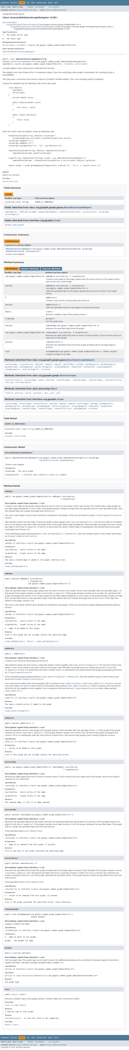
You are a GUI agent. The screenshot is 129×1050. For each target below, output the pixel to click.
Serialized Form (10, 181)
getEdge (80, 364)
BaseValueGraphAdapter (21, 62)
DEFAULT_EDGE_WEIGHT (14, 225)
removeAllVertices (113, 380)
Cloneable (21, 45)
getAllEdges (68, 364)
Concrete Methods (51, 269)
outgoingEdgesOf (104, 367)
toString (9, 382)
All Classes (54, 7)
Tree (33, 3)
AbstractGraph (68, 375)
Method (33, 10)
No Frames (39, 7)
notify (28, 393)
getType (49, 319)
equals (41, 380)
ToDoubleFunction (13, 251)
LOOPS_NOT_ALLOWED (27, 212)
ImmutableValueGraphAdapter (18, 249)
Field (19, 10)
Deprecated (41, 3)
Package (13, 3)
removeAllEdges (63, 380)
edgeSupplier (11, 212)
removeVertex (52, 342)
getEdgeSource (92, 364)
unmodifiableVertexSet (69, 212)
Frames (31, 7)
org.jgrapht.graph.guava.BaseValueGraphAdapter (32, 27)
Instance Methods (30, 269)
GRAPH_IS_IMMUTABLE (44, 202)
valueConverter (90, 212)
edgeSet (48, 364)
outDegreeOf (89, 367)
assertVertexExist (13, 380)
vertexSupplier (12, 214)
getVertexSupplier (43, 367)
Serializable (9, 45)
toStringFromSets (23, 382)
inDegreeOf (76, 367)
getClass (19, 393)
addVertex (50, 298)
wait (46, 393)
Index (50, 3)
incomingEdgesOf (61, 367)
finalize (9, 393)
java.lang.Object (10, 22)
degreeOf (39, 364)
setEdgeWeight (52, 351)
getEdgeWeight (26, 367)
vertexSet (45, 369)
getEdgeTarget (11, 367)
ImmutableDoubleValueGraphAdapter (19, 52)
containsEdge (11, 364)
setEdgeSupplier (12, 369)
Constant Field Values (15, 436)
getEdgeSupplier (108, 364)
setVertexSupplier (30, 369)
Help (56, 3)
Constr (26, 10)
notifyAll (37, 393)
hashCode (50, 380)
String (25, 202)
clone (48, 312)
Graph (30, 45)
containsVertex (26, 364)
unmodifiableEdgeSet (47, 212)
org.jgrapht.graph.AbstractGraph (21, 24)
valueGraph (104, 212)
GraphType (9, 319)
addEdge (49, 276)
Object (8, 312)
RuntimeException (13, 1018)
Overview (5, 3)
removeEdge (51, 326)
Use (28, 3)
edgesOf (57, 364)
